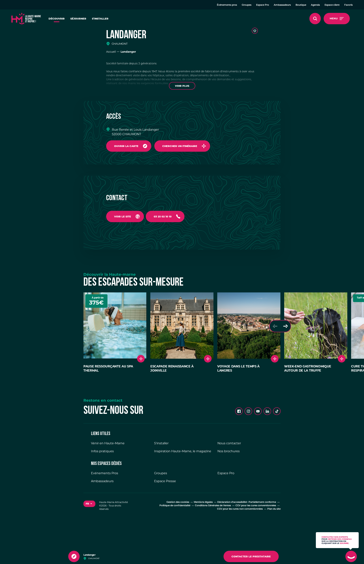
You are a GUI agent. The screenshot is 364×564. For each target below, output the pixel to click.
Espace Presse (165, 481)
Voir (182, 85)
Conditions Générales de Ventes (213, 506)
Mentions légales (203, 502)
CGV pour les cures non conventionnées (240, 509)
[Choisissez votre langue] (89, 504)
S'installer (161, 443)
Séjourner (78, 18)
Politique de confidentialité (174, 506)
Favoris (348, 5)
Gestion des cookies (177, 502)
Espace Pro (262, 5)
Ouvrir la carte (126, 146)
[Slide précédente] (275, 326)
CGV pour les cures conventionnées (255, 506)
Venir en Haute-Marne (108, 443)
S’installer (100, 18)
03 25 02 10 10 (163, 216)
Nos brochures (228, 451)
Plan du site (274, 509)
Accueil (111, 51)
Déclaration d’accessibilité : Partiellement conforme (246, 502)
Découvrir (57, 18)
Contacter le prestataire (251, 556)
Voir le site (122, 216)
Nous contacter (229, 443)
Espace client (332, 5)
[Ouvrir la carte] (74, 556)
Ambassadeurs (282, 5)
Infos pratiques (102, 451)
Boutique (301, 5)
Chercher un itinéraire (179, 146)
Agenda (315, 5)
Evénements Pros (104, 473)
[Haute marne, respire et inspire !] (26, 18)
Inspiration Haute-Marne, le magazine (182, 451)
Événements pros (227, 5)
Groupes (246, 5)
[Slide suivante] (285, 326)
